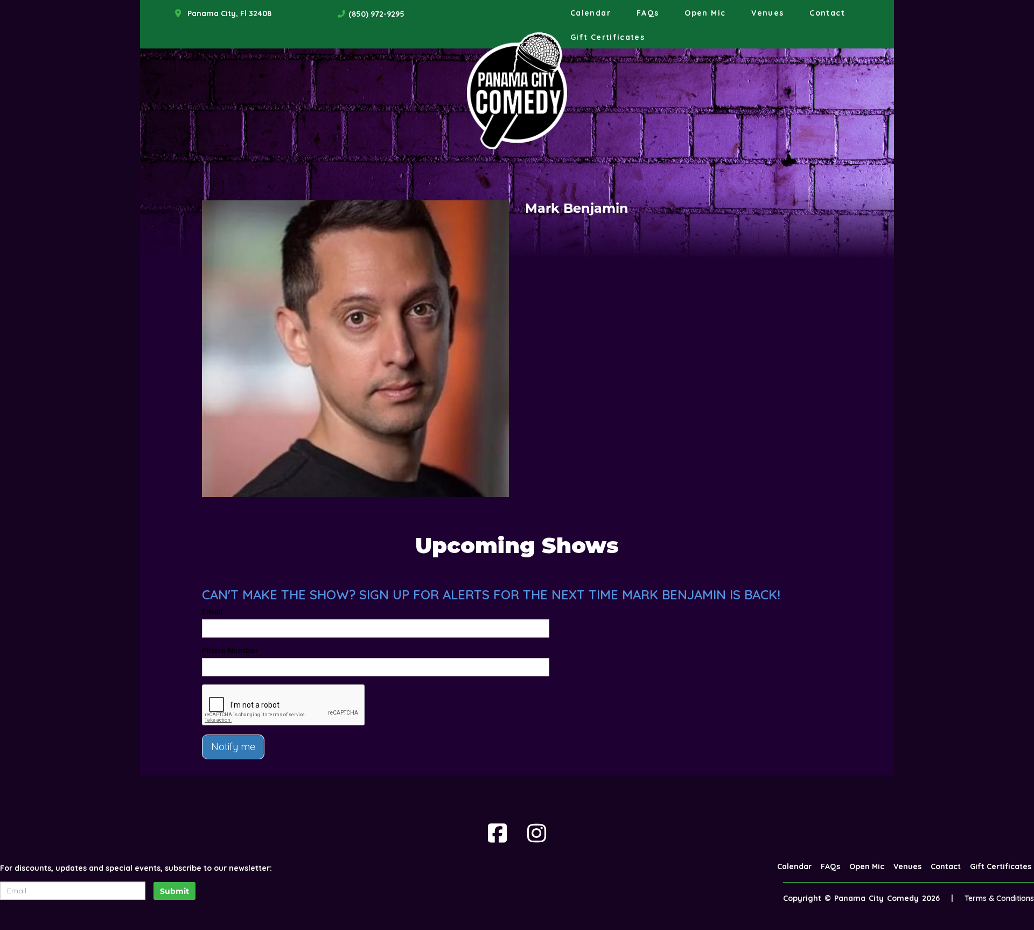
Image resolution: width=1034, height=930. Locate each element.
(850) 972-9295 (376, 14)
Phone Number (230, 650)
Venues (767, 13)
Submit (174, 891)
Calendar (590, 13)
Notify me (233, 746)
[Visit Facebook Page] (497, 833)
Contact (827, 13)
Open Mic (704, 13)
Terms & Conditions (999, 898)
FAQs (648, 13)
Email (212, 612)
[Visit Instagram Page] (536, 833)
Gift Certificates (607, 37)
